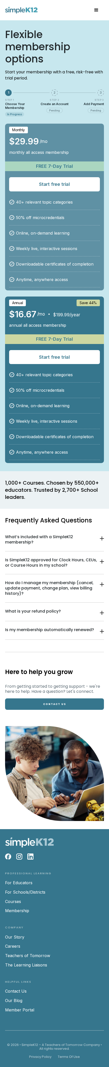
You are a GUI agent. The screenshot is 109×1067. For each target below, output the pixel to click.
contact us (54, 704)
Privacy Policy (40, 1056)
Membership (17, 910)
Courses (13, 901)
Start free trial (54, 184)
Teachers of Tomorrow (27, 955)
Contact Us (16, 991)
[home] (21, 10)
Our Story (14, 937)
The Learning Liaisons (26, 964)
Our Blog (13, 1000)
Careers (12, 946)
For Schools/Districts (25, 892)
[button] (96, 10)
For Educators (18, 882)
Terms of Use (69, 1056)
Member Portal (19, 1009)
